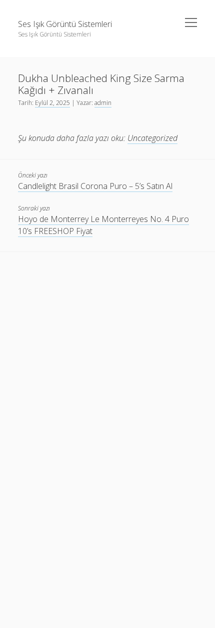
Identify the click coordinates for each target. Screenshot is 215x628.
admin (103, 102)
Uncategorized (153, 138)
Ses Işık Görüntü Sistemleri (65, 24)
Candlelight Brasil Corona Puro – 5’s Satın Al (95, 186)
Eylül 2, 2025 (52, 102)
